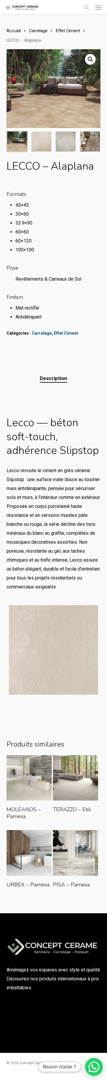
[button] (98, 7)
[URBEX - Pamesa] (29, 852)
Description (53, 378)
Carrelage (38, 30)
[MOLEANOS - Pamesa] (29, 778)
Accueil (14, 30)
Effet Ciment (68, 30)
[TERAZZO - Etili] (75, 778)
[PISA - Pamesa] (75, 852)
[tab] (53, 378)
